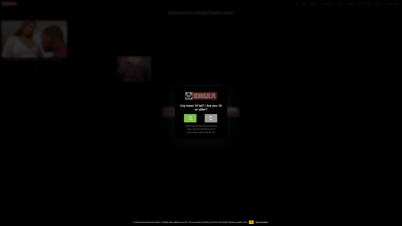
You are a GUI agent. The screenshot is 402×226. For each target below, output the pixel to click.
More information (262, 222)
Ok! (251, 222)
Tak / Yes (190, 118)
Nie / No (211, 118)
